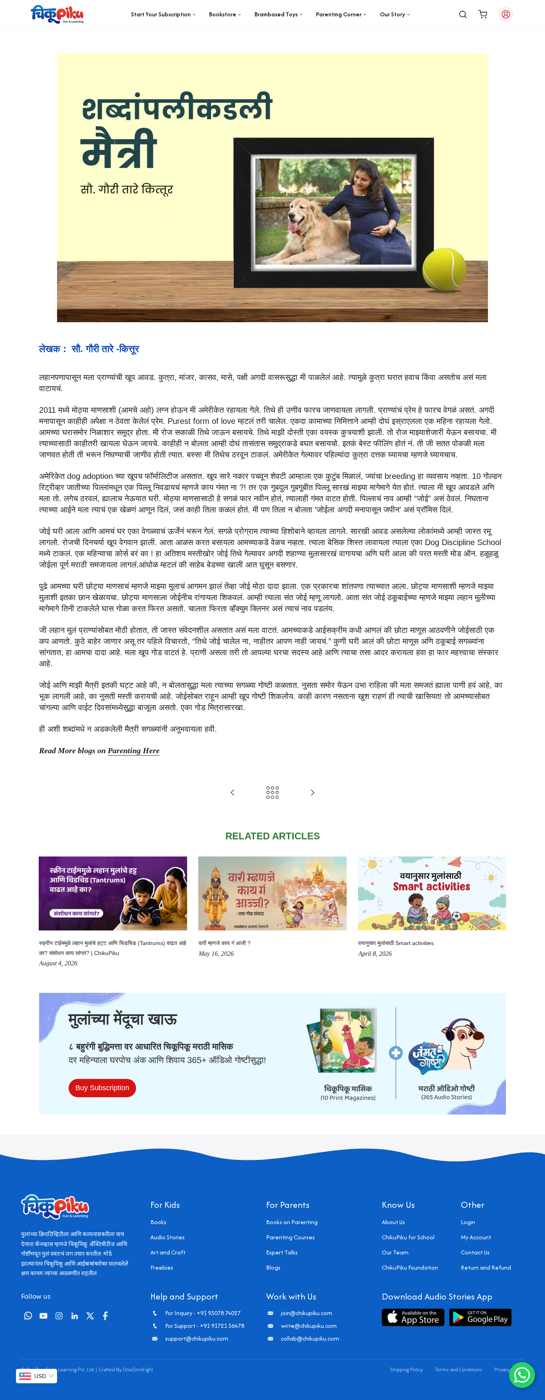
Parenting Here (134, 750)
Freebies (161, 1267)
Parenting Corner (338, 14)
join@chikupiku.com (306, 1313)
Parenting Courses (290, 1237)
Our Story (392, 14)
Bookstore (222, 14)
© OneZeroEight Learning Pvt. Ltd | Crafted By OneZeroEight (87, 1369)
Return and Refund (486, 1267)
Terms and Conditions (458, 1369)
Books (158, 1222)
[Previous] (47, 912)
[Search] (463, 14)
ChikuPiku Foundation (410, 1267)
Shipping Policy (406, 1369)
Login (468, 1222)
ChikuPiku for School (408, 1237)
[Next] (498, 912)
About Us (393, 1222)
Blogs (273, 1267)
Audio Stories (167, 1237)
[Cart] (483, 14)
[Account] (506, 14)
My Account (476, 1237)
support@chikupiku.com (196, 1338)
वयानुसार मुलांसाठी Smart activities (396, 943)
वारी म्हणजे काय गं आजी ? (225, 943)
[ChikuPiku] (57, 14)
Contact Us (475, 1252)
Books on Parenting (292, 1222)
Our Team (395, 1252)
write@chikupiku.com (309, 1326)
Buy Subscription (102, 1088)
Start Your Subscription (161, 14)
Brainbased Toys (276, 14)
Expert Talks (282, 1252)
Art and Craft (168, 1252)
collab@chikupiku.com (310, 1338)
